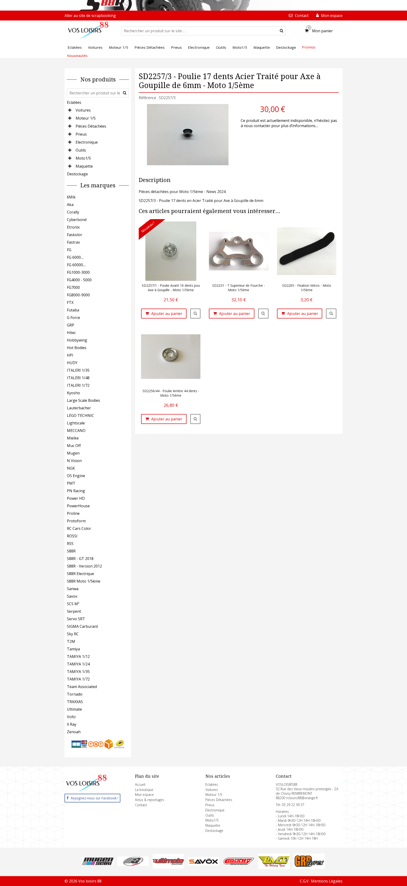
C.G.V (304, 881)
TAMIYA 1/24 (78, 664)
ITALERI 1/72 (78, 385)
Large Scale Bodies (83, 400)
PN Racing (76, 490)
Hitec (71, 332)
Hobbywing (77, 340)
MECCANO (76, 430)
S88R (71, 551)
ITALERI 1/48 (78, 377)
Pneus (81, 134)
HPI (70, 355)
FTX (70, 302)
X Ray (71, 724)
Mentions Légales (326, 881)
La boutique (144, 789)
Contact (141, 805)
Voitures (83, 110)
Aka (70, 204)
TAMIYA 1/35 (78, 671)
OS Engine (76, 475)
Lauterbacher (79, 408)
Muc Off (74, 445)
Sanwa (72, 588)
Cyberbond (76, 219)
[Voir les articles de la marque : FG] (133, 864)
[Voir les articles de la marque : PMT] (273, 867)
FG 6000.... (75, 257)
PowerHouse (78, 505)
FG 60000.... (76, 264)
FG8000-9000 (78, 295)
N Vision (74, 460)
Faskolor (74, 234)
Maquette (84, 166)
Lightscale (76, 423)
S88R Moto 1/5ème (83, 581)
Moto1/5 (83, 158)
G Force (73, 317)
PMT (71, 483)
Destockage (77, 174)
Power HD (76, 498)
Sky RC (73, 633)
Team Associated (82, 686)
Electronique (87, 142)
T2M (71, 641)
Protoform (76, 521)
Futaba (73, 310)
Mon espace (144, 794)
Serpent (74, 611)
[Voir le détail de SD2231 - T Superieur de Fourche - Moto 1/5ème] (263, 313)
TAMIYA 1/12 (78, 656)
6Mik (71, 197)
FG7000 (73, 287)
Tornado (74, 694)
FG (69, 249)
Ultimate (74, 709)
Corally (73, 212)
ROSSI (72, 536)
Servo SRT (76, 618)
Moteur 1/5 (86, 118)
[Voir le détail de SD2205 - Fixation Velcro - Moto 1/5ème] (331, 313)
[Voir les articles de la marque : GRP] (309, 867)
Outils (81, 150)
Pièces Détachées (91, 126)
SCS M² (73, 603)
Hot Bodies (76, 347)
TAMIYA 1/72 (78, 679)
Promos (308, 47)
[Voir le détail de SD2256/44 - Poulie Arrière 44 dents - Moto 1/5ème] (195, 419)
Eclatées (74, 102)
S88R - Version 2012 (84, 566)
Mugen (73, 453)
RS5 (70, 543)
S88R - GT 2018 (80, 558)
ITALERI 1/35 (78, 370)
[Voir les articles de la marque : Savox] (203, 864)
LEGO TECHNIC (80, 415)
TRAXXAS (75, 701)
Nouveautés (77, 55)
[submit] (281, 30)
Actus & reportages (149, 799)
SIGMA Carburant (82, 626)
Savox (72, 596)
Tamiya (73, 649)
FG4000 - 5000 (79, 279)
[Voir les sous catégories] (70, 110)
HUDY (72, 362)
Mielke (73, 438)
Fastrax (73, 242)
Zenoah (74, 731)
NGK (71, 468)
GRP (70, 325)
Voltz (71, 716)
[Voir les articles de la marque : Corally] (238, 863)
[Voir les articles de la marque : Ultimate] (168, 867)
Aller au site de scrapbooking (90, 15)
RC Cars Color (79, 528)
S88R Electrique (80, 573)
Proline (73, 513)
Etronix (73, 227)
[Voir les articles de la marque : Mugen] (98, 863)
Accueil (140, 784)
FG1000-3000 (78, 272)
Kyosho (73, 392)
